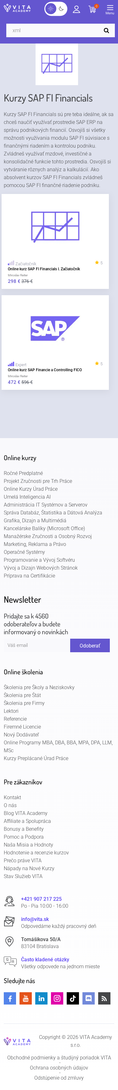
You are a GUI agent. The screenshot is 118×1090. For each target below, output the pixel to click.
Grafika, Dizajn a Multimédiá (35, 521)
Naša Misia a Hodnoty (28, 845)
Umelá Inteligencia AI (27, 497)
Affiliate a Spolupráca (27, 821)
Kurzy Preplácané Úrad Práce (36, 758)
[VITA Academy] (17, 1041)
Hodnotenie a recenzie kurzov (36, 853)
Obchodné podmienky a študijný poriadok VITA (59, 1057)
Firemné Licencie (22, 727)
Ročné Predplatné (23, 473)
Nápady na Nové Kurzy (29, 868)
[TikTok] (73, 998)
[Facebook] (10, 998)
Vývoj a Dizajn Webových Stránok (41, 568)
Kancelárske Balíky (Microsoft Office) (44, 528)
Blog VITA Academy (26, 813)
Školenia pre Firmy (24, 703)
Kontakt (12, 797)
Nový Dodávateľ (21, 735)
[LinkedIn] (41, 998)
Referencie (15, 719)
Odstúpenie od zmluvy (59, 1078)
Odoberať (90, 646)
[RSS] (104, 998)
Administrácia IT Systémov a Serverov (45, 505)
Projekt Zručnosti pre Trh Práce (38, 481)
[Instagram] (57, 998)
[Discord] (88, 998)
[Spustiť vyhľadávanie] (108, 30)
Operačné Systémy (24, 552)
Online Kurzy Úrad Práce (31, 489)
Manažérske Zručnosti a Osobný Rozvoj (48, 536)
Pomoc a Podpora (24, 837)
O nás (10, 805)
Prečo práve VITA (23, 861)
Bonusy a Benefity (24, 829)
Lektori (11, 711)
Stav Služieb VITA (23, 876)
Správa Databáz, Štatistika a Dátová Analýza (53, 513)
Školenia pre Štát (22, 695)
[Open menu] (111, 11)
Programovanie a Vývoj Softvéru (39, 560)
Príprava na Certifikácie (29, 576)
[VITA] (17, 8)
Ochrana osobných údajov (59, 1067)
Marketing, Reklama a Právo (35, 544)
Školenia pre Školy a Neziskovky (39, 687)
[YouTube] (26, 998)
